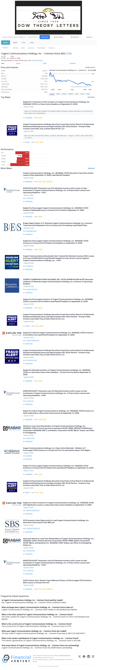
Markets (5, 42)
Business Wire (28, 459)
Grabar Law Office (31, 438)
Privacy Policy (60, 659)
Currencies (31, 48)
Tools (32, 42)
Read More (91, 168)
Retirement (49, 181)
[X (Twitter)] (79, 659)
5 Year (87, 94)
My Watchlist (75, 37)
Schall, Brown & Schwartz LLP (33, 528)
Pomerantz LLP (30, 198)
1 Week (58, 94)
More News (91, 97)
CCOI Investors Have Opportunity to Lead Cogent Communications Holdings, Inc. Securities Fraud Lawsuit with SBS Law (56, 521)
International (41, 48)
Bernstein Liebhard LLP (32, 289)
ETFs (23, 42)
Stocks (15, 42)
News (23, 48)
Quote (18, 63)
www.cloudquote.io (65, 655)
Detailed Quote (89, 67)
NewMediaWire (28, 117)
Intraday (52, 94)
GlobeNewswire (28, 201)
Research (72, 63)
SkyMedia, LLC (30, 266)
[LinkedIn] (88, 659)
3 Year (82, 94)
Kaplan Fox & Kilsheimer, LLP (33, 340)
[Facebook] (84, 659)
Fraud (37, 142)
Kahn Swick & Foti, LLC (32, 360)
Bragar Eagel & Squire (31, 231)
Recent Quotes (58, 37)
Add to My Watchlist (37, 60)
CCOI (68, 53)
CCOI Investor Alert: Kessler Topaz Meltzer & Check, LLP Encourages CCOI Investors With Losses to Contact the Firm (57, 581)
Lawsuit (40, 117)
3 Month (71, 94)
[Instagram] (93, 659)
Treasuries (51, 48)
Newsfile (27, 142)
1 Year (76, 94)
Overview (15, 48)
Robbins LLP (29, 455)
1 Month (64, 94)
